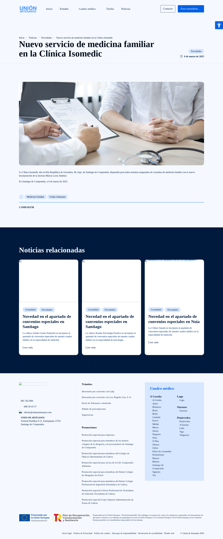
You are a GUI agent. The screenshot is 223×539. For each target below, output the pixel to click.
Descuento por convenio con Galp (98, 391)
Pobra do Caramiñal (161, 451)
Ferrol (155, 420)
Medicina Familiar (35, 197)
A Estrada (184, 425)
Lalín (181, 428)
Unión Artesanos (57, 197)
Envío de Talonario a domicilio (96, 403)
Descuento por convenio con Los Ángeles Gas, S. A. (107, 397)
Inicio (21, 37)
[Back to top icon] (11, 526)
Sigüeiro (156, 472)
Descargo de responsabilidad (124, 533)
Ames (155, 403)
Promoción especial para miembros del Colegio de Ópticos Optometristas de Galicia (105, 455)
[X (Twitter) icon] (34, 533)
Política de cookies (102, 533)
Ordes (155, 448)
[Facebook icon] (21, 533)
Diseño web (169, 533)
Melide (155, 424)
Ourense (182, 407)
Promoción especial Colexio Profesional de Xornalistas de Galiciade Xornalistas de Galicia (108, 492)
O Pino (155, 441)
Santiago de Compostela (158, 467)
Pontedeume (158, 455)
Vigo (181, 431)
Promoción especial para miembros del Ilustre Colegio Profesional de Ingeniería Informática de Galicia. (107, 483)
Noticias (33, 37)
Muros (155, 427)
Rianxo (155, 458)
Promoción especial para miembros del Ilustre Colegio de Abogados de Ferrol (107, 474)
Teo (154, 475)
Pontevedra (183, 417)
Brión (155, 414)
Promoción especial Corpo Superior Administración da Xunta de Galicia (107, 501)
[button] (219, 25)
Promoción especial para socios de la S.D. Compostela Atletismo (107, 464)
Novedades (46, 37)
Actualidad (30, 309)
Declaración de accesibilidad (150, 533)
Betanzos (156, 407)
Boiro (155, 410)
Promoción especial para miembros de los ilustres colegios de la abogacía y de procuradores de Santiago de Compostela (107, 444)
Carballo (156, 417)
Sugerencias (87, 415)
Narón (155, 431)
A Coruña (156, 396)
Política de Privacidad (82, 533)
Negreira (156, 434)
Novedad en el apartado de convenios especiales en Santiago (47, 321)
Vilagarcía (184, 435)
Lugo (180, 396)
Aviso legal (67, 533)
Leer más (28, 347)
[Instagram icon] (27, 533)
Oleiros (155, 444)
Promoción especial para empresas (98, 435)
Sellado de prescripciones (94, 409)
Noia (154, 438)
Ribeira (155, 461)
